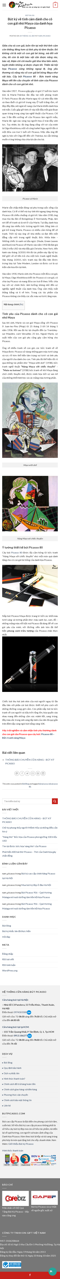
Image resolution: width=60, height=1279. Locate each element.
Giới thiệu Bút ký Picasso (20, 1143)
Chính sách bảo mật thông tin (18, 1100)
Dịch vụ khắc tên (11, 1073)
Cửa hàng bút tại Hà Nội (15, 999)
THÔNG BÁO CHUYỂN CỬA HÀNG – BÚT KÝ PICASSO (26, 820)
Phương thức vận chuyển (16, 1094)
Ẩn (21, 304)
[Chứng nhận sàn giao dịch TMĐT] (11, 1264)
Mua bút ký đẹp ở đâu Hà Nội (36, 885)
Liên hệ (7, 1105)
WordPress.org (9, 970)
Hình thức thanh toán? (14, 1078)
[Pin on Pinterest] (38, 773)
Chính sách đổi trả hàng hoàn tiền (20, 1084)
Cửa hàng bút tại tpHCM (15, 1027)
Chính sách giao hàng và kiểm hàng (20, 1089)
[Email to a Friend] (32, 773)
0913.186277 (20, 1035)
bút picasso (43, 784)
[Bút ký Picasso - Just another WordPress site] (30, 5)
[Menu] (4, 5)
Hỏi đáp (6, 936)
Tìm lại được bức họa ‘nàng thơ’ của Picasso (24, 846)
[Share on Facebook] (22, 773)
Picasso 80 (16, 552)
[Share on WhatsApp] (16, 773)
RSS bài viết (8, 959)
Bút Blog (29, 15)
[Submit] (55, 801)
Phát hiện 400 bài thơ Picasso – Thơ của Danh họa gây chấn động (29, 853)
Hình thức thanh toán (12, 1150)
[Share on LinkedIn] (43, 773)
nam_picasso (44, 36)
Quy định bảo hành (12, 1068)
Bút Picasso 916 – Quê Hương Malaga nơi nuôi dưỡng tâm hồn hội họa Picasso (27, 894)
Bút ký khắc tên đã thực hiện (16, 931)
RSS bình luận (8, 965)
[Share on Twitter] (27, 773)
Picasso (12, 69)
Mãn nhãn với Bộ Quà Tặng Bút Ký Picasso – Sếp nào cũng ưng (15, 1211)
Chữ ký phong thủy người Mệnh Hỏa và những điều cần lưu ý (30, 829)
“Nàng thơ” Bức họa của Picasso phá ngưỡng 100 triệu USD (29, 838)
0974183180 (20, 1012)
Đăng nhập (7, 953)
